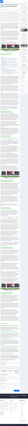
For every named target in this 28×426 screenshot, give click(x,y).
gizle (4, 57)
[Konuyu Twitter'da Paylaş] (17, 9)
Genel (21, 10)
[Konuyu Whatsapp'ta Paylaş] (18, 9)
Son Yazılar (25, 41)
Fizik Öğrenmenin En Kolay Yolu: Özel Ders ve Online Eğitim (16, 371)
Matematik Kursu (2, 412)
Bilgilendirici (5, 7)
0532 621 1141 (14, 396)
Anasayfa (2, 7)
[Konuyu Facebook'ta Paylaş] (16, 9)
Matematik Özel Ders (24, 18)
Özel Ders (23, 41)
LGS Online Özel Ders (5, 361)
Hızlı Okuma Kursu (25, 10)
